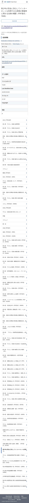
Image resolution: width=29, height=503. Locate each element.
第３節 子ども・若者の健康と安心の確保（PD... (13, 350)
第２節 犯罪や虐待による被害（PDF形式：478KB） (14, 294)
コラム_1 (5, 168)
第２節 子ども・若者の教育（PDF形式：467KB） (13, 246)
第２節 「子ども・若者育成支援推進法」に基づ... (14, 333)
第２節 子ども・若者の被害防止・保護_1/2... (14, 373)
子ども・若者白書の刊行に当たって (12, 212)
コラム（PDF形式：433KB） (10, 203)
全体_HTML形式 (7, 207)
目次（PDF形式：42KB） (9, 177)
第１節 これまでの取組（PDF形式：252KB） (12, 327)
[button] (27, 2)
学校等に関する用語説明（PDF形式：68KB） (14, 435)
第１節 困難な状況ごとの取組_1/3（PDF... (14, 361)
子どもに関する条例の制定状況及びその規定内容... (14, 487)
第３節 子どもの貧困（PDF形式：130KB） (14, 267)
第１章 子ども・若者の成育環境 (11, 124)
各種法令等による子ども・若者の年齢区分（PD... (13, 430)
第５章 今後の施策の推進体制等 (11, 164)
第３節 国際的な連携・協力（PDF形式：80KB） (13, 409)
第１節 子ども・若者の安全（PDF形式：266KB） (13, 289)
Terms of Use (17, 496)
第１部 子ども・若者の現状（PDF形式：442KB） (13, 187)
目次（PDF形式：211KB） (9, 236)
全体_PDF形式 (6, 228)
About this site (9, 496)
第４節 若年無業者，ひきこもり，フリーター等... (14, 271)
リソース (14, 20)
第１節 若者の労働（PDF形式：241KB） (13, 257)
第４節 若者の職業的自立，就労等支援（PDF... (13, 356)
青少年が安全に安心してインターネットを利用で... (14, 450)
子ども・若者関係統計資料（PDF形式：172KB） (13, 425)
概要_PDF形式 (6, 172)
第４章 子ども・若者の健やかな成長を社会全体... (14, 159)
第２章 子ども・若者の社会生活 (11, 128)
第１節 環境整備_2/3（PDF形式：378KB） (14, 385)
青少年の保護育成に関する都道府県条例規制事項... (14, 481)
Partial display (16, 43)
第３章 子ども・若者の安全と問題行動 (13, 132)
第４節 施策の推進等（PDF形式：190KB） (14, 414)
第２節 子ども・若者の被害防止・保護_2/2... (14, 377)
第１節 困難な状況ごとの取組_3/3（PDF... (14, 369)
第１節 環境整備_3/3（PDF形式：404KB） (14, 389)
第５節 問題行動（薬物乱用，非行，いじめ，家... (14, 310)
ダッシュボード (11, 499)
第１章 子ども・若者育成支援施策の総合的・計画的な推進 (14, 142)
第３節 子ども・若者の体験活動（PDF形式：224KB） (13, 252)
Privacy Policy (17, 497)
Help (22, 496)
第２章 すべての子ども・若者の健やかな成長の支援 (14, 148)
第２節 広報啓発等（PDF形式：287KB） (13, 404)
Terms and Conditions (7, 497)
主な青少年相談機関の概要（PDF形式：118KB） (13, 471)
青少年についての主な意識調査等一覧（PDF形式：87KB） (14, 461)
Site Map (19, 499)
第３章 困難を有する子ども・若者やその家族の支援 (14, 154)
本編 (4, 216)
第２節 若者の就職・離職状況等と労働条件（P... (14, 262)
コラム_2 (5, 220)
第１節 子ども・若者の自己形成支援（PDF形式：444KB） (14, 339)
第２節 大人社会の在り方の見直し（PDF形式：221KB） (14, 394)
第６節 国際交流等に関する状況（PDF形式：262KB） (13, 283)
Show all (22, 43)
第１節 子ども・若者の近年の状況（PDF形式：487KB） (14, 241)
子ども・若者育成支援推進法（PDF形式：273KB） (13, 419)
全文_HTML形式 (7, 120)
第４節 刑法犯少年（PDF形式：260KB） (13, 305)
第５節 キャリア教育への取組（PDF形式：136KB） (14, 277)
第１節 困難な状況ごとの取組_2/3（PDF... (14, 365)
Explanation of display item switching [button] (10, 40)
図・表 (4, 224)
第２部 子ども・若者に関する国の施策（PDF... (13, 199)
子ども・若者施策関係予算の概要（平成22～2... (14, 456)
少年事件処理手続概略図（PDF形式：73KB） (14, 476)
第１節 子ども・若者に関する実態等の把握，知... (14, 399)
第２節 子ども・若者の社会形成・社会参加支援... (14, 344)
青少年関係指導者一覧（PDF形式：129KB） (14, 466)
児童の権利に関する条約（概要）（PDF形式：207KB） (13, 444)
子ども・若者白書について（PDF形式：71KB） (13, 181)
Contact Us (24, 497)
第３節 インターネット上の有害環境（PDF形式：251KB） (14, 300)
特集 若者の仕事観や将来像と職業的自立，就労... (14, 137)
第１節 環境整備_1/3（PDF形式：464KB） (14, 381)
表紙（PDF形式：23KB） (9, 232)
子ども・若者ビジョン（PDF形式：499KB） (14, 439)
